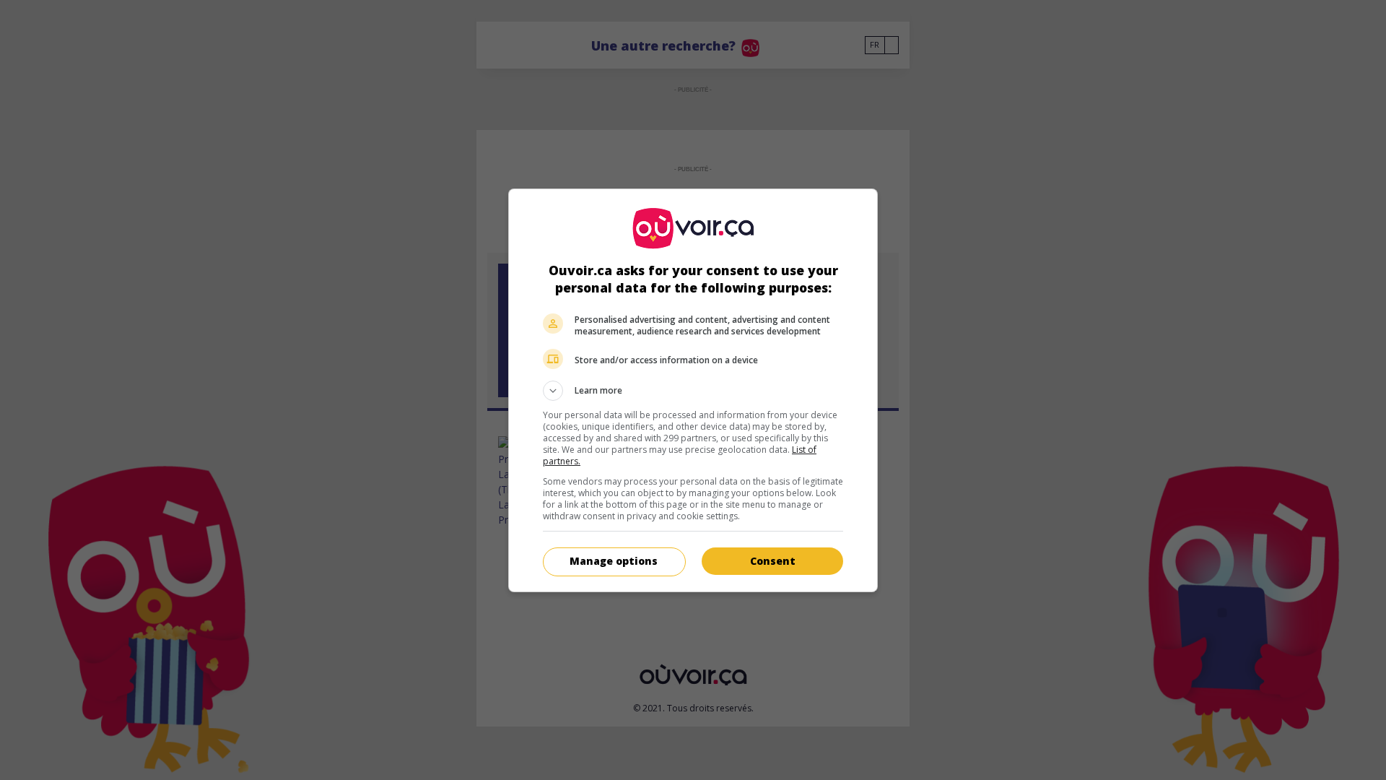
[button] (693, 391)
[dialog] (693, 390)
